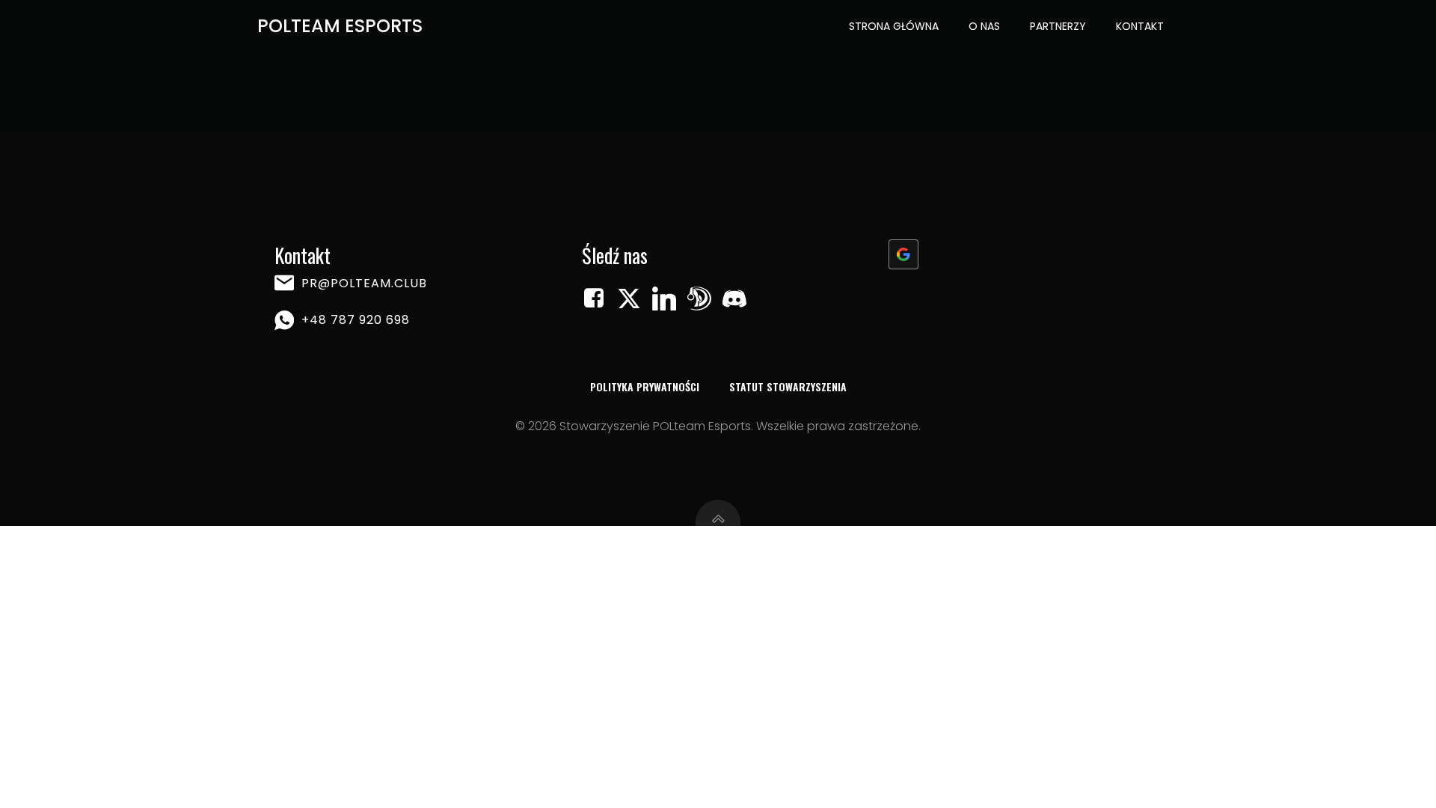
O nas (984, 26)
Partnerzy (1058, 26)
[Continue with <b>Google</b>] (903, 254)
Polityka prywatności (644, 386)
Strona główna (894, 26)
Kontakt (1140, 26)
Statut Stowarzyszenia (788, 386)
